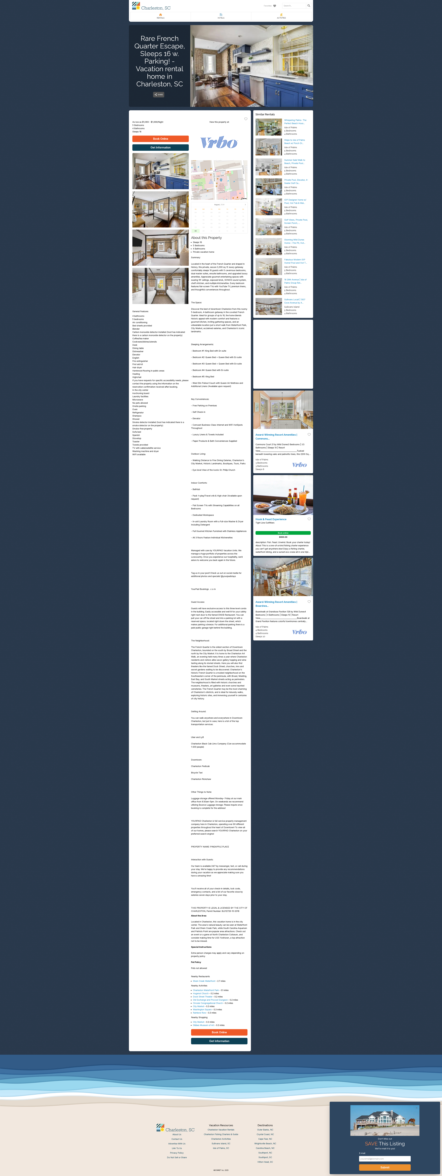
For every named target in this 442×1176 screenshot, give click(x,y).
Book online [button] (283, 533)
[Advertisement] (283, 338)
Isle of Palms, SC (221, 1148)
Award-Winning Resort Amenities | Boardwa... (276, 603)
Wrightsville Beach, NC (265, 1143)
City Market (198, 1006)
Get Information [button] (161, 147)
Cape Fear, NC (265, 1139)
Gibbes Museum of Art (203, 1025)
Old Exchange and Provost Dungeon (210, 1000)
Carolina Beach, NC (265, 1148)
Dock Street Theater (202, 996)
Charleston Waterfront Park (206, 990)
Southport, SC (265, 1157)
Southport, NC (265, 1153)
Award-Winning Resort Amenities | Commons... (276, 436)
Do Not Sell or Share (177, 1157)
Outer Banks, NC (265, 1130)
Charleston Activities (221, 1139)
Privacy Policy (177, 1153)
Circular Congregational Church (208, 1003)
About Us (176, 1134)
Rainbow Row (199, 1013)
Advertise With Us (176, 1143)
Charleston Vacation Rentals (221, 1130)
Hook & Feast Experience (271, 519)
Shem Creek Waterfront (204, 981)
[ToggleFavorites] (245, 118)
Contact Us (177, 1139)
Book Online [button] (160, 138)
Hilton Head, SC (265, 1162)
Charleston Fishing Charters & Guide (221, 1134)
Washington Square (202, 1009)
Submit (385, 1167)
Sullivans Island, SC (221, 1143)
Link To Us (177, 1148)
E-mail (362, 1153)
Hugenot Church (201, 993)
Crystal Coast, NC (265, 1134)
